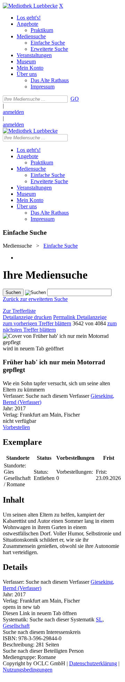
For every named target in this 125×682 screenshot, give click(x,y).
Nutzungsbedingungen (27, 670)
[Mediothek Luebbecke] (30, 6)
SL (99, 619)
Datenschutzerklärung (93, 663)
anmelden (13, 112)
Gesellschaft (16, 626)
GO (74, 99)
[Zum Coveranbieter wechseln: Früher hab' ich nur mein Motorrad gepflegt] (62, 342)
